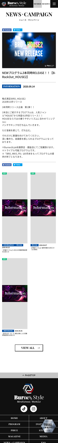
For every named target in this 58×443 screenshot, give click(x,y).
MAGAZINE (14, 436)
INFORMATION (11, 86)
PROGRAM (14, 424)
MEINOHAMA (8, 331)
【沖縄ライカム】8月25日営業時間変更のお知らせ (14, 251)
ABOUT (44, 418)
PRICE (14, 430)
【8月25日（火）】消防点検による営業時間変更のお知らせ (14, 334)
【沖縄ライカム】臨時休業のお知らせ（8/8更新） (42, 249)
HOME (14, 418)
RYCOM (19, 245)
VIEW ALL (27, 348)
